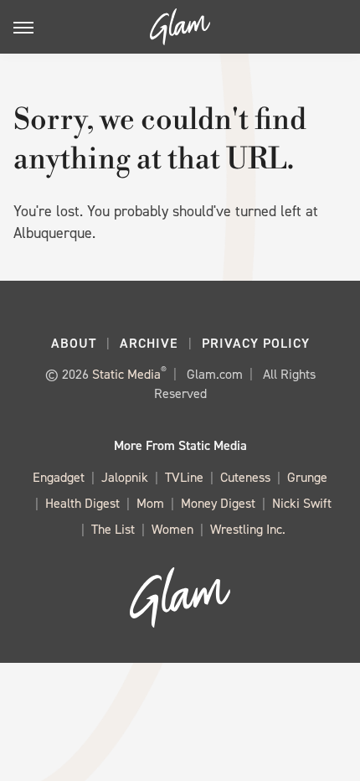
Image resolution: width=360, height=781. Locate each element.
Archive (149, 343)
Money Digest (218, 503)
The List (113, 529)
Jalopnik (124, 477)
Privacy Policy (256, 343)
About (73, 343)
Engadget (59, 477)
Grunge (307, 477)
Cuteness (245, 477)
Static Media (126, 374)
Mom (150, 503)
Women (172, 529)
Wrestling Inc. (247, 529)
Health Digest (82, 503)
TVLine (184, 477)
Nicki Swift (302, 503)
